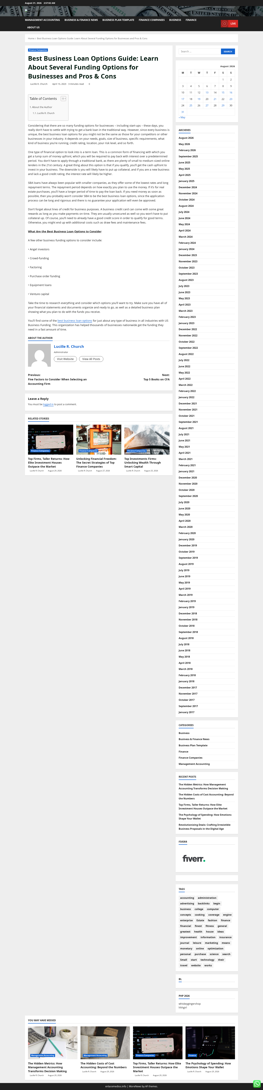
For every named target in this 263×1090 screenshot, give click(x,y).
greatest (185, 931)
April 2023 (185, 304)
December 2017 (188, 687)
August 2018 (186, 638)
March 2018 (186, 669)
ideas (220, 931)
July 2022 (184, 360)
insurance (225, 937)
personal (185, 954)
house (210, 931)
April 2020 (185, 520)
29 (223, 105)
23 (231, 99)
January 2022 (186, 397)
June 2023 (184, 292)
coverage (213, 914)
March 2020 (186, 527)
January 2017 (186, 712)
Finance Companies (152, 20)
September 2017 (188, 706)
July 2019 (184, 570)
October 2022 (187, 341)
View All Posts (91, 359)
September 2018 (188, 632)
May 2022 (184, 372)
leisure (197, 943)
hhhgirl (183, 1007)
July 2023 (184, 286)
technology (207, 959)
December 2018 (188, 613)
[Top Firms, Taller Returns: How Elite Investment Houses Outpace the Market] (50, 440)
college (199, 909)
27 (207, 105)
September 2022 (188, 347)
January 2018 (186, 681)
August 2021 (186, 428)
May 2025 (184, 168)
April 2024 (185, 230)
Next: (157, 377)
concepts (185, 914)
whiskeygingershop (190, 1003)
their (221, 959)
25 (190, 105)
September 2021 (188, 422)
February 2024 (187, 243)
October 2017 (187, 700)
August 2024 (186, 206)
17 (182, 99)
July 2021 (184, 434)
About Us (33, 27)
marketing (211, 943)
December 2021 (188, 403)
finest (198, 926)
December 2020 (188, 477)
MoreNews (135, 1086)
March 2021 (186, 459)
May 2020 (184, 514)
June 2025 (184, 162)
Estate (200, 920)
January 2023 (186, 323)
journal (184, 943)
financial (185, 926)
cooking (200, 914)
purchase (200, 954)
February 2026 (187, 150)
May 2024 (184, 224)
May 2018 (184, 656)
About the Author (42, 107)
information (208, 937)
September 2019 (188, 557)
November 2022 (188, 335)
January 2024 (186, 249)
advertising (187, 903)
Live (233, 23)
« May (182, 117)
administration (207, 898)
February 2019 (187, 601)
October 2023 (187, 267)
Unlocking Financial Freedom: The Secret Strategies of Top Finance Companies (96, 462)
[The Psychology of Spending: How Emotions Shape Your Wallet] (210, 1042)
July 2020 (184, 502)
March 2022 (186, 385)
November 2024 (188, 193)
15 (223, 92)
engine (227, 914)
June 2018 (184, 650)
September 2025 (188, 156)
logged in (48, 404)
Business (175, 20)
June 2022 (184, 366)
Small (183, 959)
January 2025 (186, 181)
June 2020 (184, 508)
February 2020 (187, 533)
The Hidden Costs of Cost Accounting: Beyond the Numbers (104, 1065)
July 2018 (184, 644)
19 (199, 99)
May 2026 (184, 144)
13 (207, 92)
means (226, 943)
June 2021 (184, 440)
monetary (186, 948)
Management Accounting (42, 20)
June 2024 (184, 218)
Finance (191, 20)
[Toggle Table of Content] (61, 98)
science (214, 954)
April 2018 (185, 663)
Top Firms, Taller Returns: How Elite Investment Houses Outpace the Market (48, 462)
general (222, 926)
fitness (210, 926)
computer (213, 909)
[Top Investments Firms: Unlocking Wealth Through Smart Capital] (147, 440)
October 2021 (187, 415)
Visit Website (65, 359)
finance (225, 920)
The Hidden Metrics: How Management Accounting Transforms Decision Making (47, 1067)
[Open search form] (218, 24)
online (200, 948)
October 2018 (187, 625)
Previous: (57, 379)
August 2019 (186, 564)
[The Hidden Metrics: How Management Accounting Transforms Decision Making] (52, 1042)
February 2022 (187, 391)
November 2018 (188, 619)
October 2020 (187, 490)
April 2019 (185, 588)
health (198, 931)
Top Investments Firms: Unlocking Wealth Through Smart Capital (142, 462)
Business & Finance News (81, 20)
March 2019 (186, 595)
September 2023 (188, 273)
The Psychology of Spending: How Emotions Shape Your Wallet (208, 1065)
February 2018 (187, 675)
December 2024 (188, 187)
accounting (187, 898)
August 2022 (186, 354)
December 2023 (188, 255)
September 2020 (188, 496)
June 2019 (184, 576)
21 (215, 99)
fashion (212, 920)
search (226, 954)
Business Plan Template (118, 20)
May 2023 (184, 298)
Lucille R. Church (38, 83)
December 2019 (188, 545)
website (196, 965)
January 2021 (186, 471)
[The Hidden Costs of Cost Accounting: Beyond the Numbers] (105, 1042)
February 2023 (187, 317)
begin (216, 903)
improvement (188, 937)
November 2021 (188, 409)
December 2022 (188, 329)
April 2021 (185, 452)
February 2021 (187, 465)
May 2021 (184, 446)
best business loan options (75, 320)
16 (231, 92)
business (185, 909)
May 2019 (184, 582)
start (194, 959)
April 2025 (185, 175)
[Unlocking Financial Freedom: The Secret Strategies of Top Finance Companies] (98, 440)
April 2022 (185, 378)
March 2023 (186, 311)
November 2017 (188, 693)
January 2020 (186, 539)
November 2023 (188, 261)
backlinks (204, 903)
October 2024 (187, 199)
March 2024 (186, 236)
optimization (215, 948)
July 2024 (184, 212)
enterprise (186, 920)
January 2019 (186, 607)
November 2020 (188, 483)
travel (183, 965)
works (208, 965)
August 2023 (186, 280)
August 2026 (186, 138)
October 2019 (187, 551)
